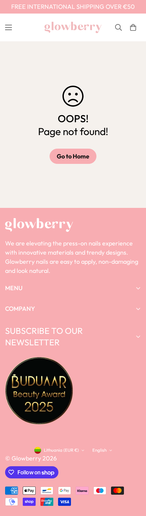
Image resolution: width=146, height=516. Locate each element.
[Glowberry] (73, 27)
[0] (133, 27)
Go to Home (73, 156)
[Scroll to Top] (134, 480)
